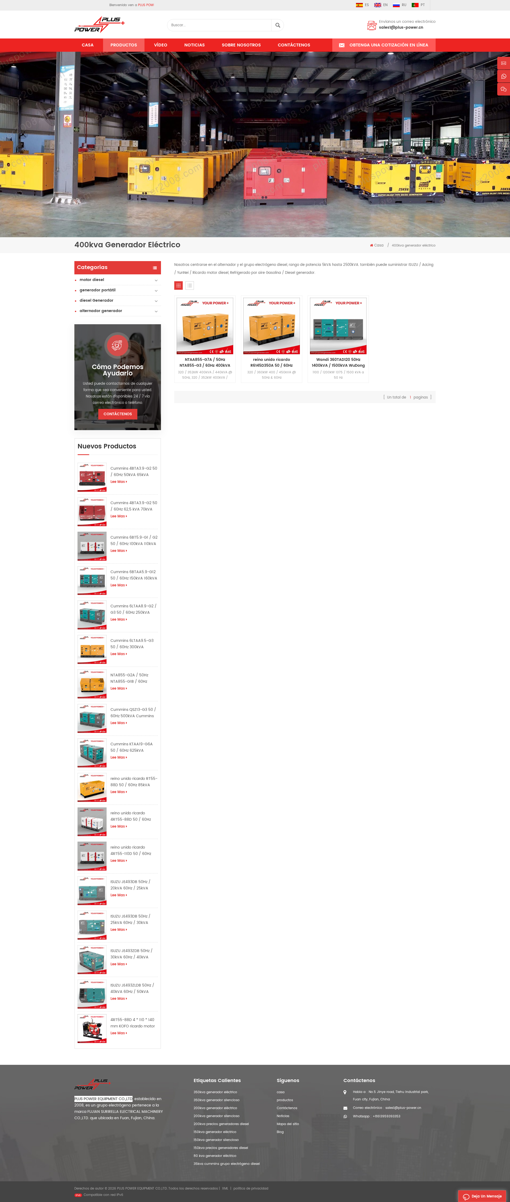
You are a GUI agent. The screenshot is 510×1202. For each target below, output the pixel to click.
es (367, 5)
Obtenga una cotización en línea (389, 45)
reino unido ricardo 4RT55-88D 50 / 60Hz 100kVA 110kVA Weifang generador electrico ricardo (132, 816)
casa (280, 1092)
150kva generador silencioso (216, 1140)
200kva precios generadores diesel (221, 1124)
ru (404, 5)
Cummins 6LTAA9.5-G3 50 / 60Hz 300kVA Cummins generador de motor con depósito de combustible (132, 644)
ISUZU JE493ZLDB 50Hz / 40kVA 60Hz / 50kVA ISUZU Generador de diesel (132, 988)
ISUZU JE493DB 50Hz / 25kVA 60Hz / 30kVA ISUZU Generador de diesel (130, 919)
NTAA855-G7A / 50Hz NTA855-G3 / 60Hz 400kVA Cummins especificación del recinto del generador (204, 363)
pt (423, 5)
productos (285, 1100)
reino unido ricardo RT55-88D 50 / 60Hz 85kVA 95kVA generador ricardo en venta (134, 782)
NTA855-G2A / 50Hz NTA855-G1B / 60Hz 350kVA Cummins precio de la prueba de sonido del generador (133, 678)
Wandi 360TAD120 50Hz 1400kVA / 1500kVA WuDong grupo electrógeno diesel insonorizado (338, 363)
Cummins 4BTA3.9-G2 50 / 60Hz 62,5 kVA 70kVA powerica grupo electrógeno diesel (133, 506)
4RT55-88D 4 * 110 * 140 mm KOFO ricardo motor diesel (132, 1023)
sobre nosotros (241, 45)
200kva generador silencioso (217, 1116)
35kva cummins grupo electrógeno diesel (227, 1163)
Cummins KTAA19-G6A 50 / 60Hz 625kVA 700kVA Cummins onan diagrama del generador (132, 747)
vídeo (160, 45)
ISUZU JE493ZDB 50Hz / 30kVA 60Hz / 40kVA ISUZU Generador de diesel (131, 954)
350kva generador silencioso (217, 1100)
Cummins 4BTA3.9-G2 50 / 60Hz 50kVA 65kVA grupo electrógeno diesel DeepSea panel (133, 471)
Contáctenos (294, 45)
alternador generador (101, 311)
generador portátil (98, 290)
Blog (280, 1132)
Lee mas (117, 482)
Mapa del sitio (288, 1124)
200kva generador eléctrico (215, 1108)
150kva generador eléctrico (215, 1132)
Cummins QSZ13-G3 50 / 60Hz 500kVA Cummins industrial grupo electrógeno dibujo (133, 713)
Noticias (194, 45)
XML (225, 1188)
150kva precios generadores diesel (221, 1148)
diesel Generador (96, 300)
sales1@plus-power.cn (401, 27)
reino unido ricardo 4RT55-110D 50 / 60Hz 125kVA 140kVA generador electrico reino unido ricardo (133, 850)
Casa (88, 45)
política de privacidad (250, 1188)
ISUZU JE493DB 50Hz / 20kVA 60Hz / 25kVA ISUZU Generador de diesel (130, 885)
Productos (123, 45)
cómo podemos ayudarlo (117, 370)
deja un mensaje (487, 1196)
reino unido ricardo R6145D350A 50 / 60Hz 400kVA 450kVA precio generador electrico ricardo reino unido (271, 363)
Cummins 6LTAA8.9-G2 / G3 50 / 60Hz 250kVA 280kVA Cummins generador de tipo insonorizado (133, 609)
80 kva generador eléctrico (215, 1155)
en (385, 5)
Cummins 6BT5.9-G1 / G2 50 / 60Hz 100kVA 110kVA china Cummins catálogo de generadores (134, 540)
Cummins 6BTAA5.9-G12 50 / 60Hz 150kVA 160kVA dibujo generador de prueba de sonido (133, 575)
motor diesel (92, 280)
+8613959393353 (386, 1116)
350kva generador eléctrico (215, 1092)
